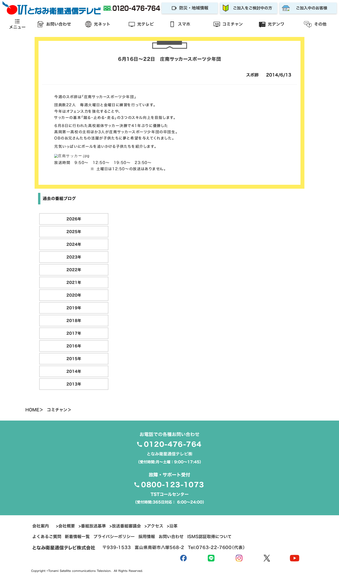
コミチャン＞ (59, 410)
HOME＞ (34, 410)
